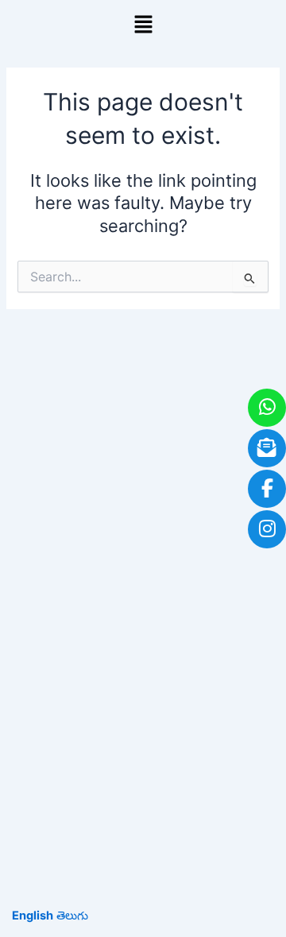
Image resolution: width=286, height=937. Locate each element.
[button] (143, 25)
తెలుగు (72, 915)
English (32, 915)
